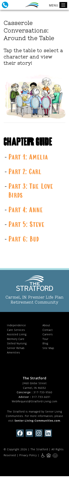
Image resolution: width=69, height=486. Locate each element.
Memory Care (15, 339)
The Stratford (39, 449)
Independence (16, 325)
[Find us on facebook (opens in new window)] (20, 433)
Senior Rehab (15, 348)
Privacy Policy (28, 455)
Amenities (13, 352)
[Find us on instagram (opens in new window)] (39, 433)
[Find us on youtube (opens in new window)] (29, 433)
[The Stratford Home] (34, 283)
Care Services (16, 330)
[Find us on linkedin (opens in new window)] (48, 433)
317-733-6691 (41, 397)
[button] (5, 5)
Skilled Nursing (17, 343)
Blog (45, 343)
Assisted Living (16, 334)
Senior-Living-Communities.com (37, 420)
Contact (48, 330)
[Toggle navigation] (63, 5)
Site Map (48, 348)
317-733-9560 (42, 392)
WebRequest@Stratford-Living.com (34, 401)
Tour (45, 339)
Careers (48, 334)
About (46, 325)
